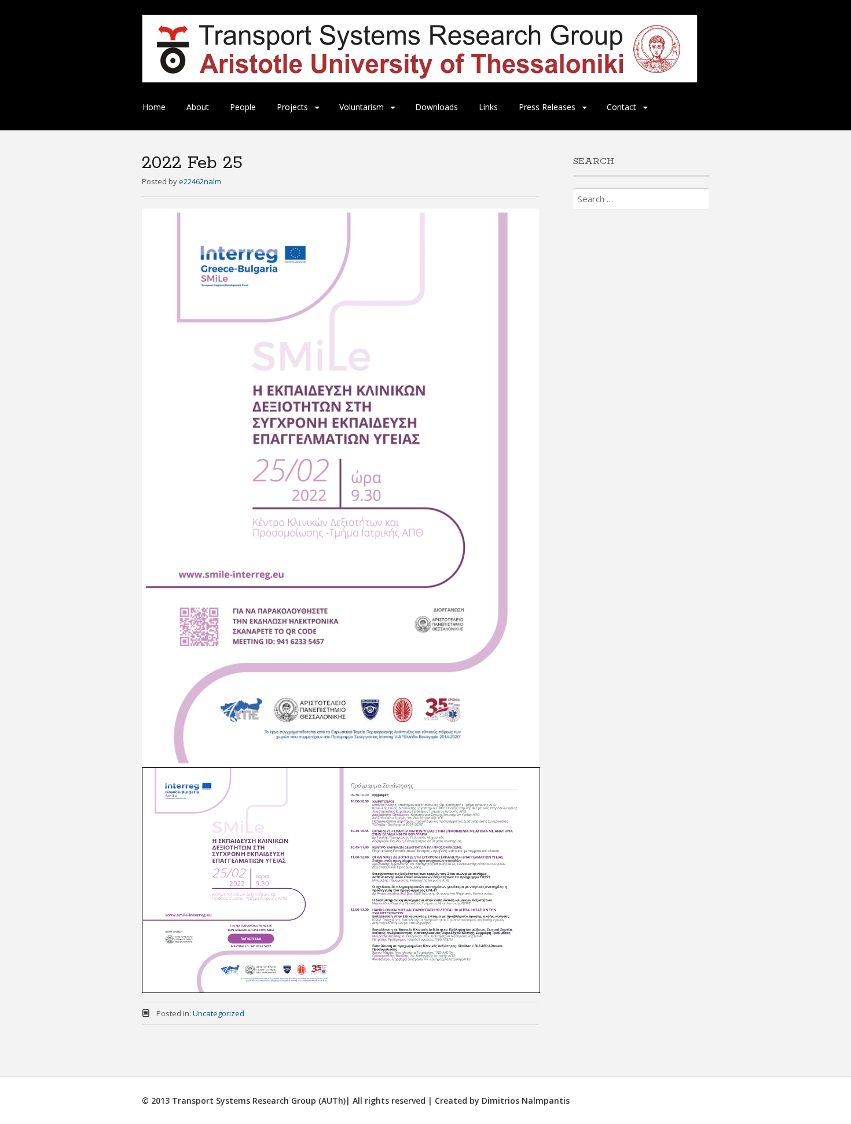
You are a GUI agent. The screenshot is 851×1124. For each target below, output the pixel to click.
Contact (621, 106)
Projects (292, 106)
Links (488, 106)
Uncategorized (218, 1013)
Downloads (436, 106)
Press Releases (547, 106)
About (197, 106)
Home (154, 106)
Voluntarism (361, 106)
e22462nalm (200, 181)
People (243, 106)
